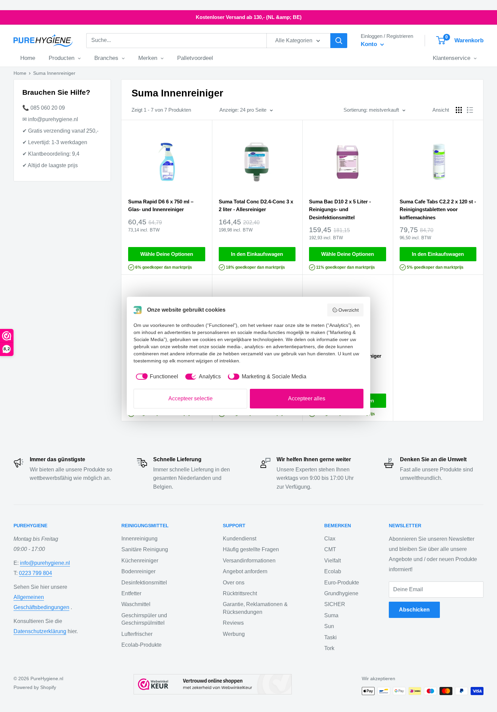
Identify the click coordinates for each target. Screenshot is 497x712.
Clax (329, 538)
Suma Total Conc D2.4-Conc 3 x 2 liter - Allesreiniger (256, 205)
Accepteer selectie (190, 398)
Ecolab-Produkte (141, 645)
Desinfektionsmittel (144, 582)
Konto (370, 44)
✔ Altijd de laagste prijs (50, 165)
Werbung (234, 634)
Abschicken (414, 610)
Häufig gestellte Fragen (251, 549)
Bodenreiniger (138, 571)
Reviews (233, 623)
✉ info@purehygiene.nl (50, 119)
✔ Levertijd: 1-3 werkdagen (54, 142)
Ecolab (332, 571)
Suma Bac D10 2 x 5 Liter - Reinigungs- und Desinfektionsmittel (340, 209)
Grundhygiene (341, 593)
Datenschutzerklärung (40, 631)
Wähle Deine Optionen (166, 254)
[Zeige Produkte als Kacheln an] (459, 110)
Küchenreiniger (139, 560)
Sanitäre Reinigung (144, 549)
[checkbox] (156, 377)
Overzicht (348, 310)
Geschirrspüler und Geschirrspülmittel (144, 619)
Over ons (233, 582)
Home (20, 73)
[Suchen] (338, 40)
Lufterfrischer (136, 634)
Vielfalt (332, 560)
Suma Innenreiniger (54, 73)
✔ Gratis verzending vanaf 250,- (60, 131)
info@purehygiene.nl (45, 563)
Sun (329, 626)
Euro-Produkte (341, 582)
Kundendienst (239, 538)
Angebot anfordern (245, 571)
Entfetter (131, 593)
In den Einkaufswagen (257, 254)
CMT (330, 549)
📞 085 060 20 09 (43, 108)
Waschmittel (135, 604)
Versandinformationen (249, 560)
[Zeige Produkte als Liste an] (470, 110)
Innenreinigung (139, 538)
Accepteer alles (306, 398)
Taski (330, 637)
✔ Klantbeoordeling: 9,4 (50, 154)
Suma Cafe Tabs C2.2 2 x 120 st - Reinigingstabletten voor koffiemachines (438, 209)
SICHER (334, 604)
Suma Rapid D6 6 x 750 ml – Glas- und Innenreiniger (160, 205)
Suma (331, 615)
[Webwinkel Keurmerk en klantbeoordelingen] (213, 684)
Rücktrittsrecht (240, 593)
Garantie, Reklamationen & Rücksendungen (255, 608)
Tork (329, 648)
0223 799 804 (35, 573)
